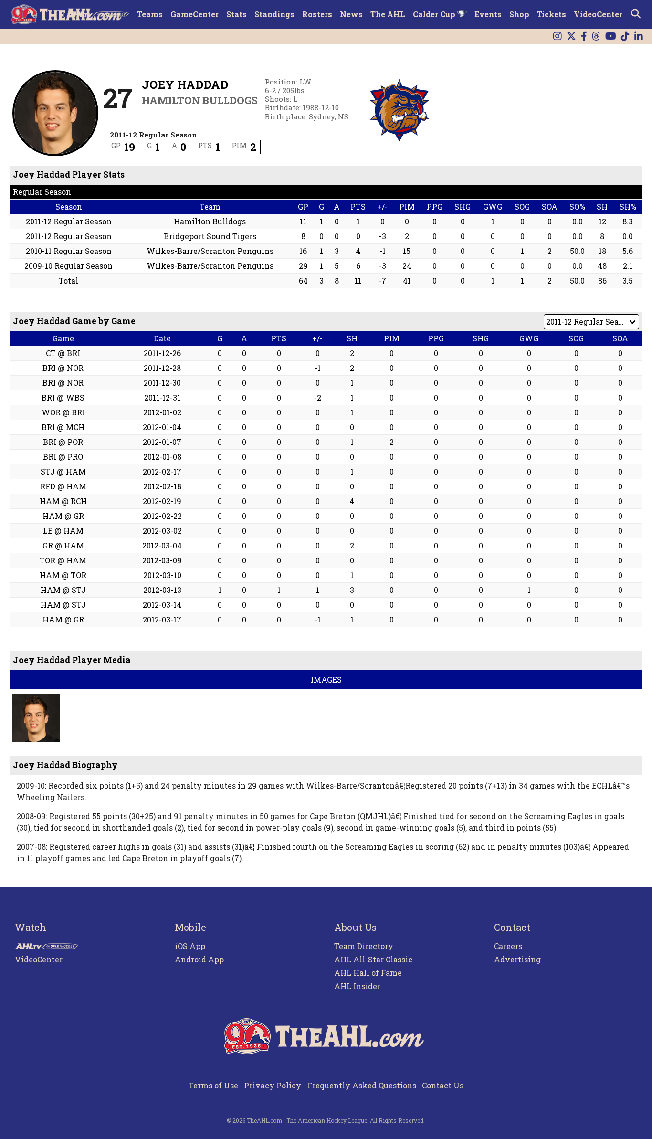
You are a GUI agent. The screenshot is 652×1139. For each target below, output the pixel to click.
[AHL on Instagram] (557, 37)
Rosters (317, 14)
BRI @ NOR (63, 368)
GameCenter (194, 14)
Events (488, 14)
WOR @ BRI (63, 412)
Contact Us (442, 1085)
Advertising (517, 959)
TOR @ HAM (63, 560)
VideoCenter (598, 14)
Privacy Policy (272, 1085)
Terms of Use (213, 1085)
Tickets (551, 14)
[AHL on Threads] (596, 37)
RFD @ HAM (63, 486)
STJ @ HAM (63, 471)
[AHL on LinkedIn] (638, 37)
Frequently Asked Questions (361, 1085)
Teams (150, 14)
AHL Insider (357, 986)
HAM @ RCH (63, 501)
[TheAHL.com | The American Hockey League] (67, 14)
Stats (236, 14)
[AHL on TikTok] (625, 37)
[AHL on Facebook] (584, 37)
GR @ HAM (63, 545)
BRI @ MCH (63, 427)
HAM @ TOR (63, 575)
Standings (274, 14)
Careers (508, 946)
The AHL (387, 14)
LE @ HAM (63, 531)
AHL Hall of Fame (368, 973)
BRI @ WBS (63, 397)
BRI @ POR (63, 442)
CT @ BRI (63, 353)
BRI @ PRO (63, 457)
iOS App (190, 946)
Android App (199, 959)
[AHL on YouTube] (610, 37)
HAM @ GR (63, 516)
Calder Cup (435, 14)
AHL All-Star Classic (373, 959)
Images (326, 680)
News (351, 14)
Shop (519, 14)
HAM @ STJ (63, 590)
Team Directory (363, 946)
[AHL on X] (571, 37)
